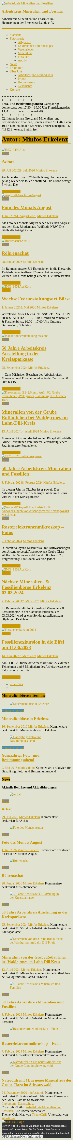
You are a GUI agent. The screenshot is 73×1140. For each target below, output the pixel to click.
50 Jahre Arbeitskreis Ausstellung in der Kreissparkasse (24, 353)
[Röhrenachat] (16, 241)
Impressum (9, 1103)
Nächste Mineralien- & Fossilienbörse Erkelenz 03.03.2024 (26, 587)
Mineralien (25, 53)
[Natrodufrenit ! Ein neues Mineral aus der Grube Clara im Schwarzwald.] (36, 1065)
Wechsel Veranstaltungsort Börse (36, 298)
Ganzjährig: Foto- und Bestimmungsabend (21, 757)
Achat (8, 161)
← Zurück (16, 684)
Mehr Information (31, 1136)
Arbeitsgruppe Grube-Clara (35, 75)
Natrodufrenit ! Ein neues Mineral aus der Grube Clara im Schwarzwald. (36, 1082)
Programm (16, 67)
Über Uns (16, 71)
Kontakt (15, 89)
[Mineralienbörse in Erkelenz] (29, 703)
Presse (22, 78)
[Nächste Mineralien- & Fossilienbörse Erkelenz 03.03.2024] (16, 569)
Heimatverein (26, 82)
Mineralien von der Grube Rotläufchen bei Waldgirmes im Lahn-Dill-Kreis (35, 417)
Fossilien (23, 56)
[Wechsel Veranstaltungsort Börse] (16, 286)
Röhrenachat (15, 253)
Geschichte (25, 86)
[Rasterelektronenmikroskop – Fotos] (36, 514)
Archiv (22, 60)
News (13, 64)
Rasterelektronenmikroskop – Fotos (31, 1043)
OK (4, 1136)
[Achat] (13, 149)
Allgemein (24, 42)
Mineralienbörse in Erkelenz (25, 718)
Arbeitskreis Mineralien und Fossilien (32, 11)
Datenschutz (26, 1103)
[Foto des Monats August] (21, 195)
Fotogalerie (17, 38)
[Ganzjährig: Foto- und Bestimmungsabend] (36, 740)
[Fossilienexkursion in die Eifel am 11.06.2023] (19, 629)
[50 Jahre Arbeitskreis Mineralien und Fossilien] (22, 456)
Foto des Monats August (27, 207)
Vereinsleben (26, 49)
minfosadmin (26, 767)
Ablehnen (13, 1136)
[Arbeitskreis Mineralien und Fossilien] (27, 3)
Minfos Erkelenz (46, 170)
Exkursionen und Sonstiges (35, 45)
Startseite (15, 35)
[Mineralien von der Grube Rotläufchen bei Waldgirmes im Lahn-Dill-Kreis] (36, 399)
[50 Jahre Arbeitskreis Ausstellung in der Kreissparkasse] (25, 336)
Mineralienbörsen (13, 710)
